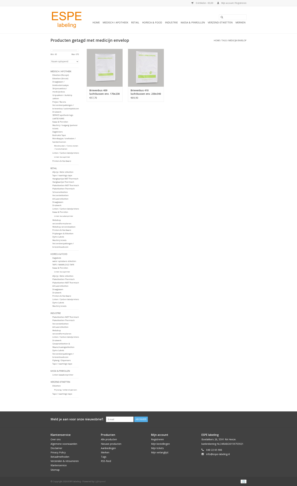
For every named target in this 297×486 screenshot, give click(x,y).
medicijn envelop (237, 40)
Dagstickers (57, 131)
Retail (135, 22)
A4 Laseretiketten (60, 198)
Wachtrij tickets (59, 240)
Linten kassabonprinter (63, 216)
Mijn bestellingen (160, 443)
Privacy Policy (58, 452)
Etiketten (56, 385)
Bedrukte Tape (59, 135)
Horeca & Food (152, 22)
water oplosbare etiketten (64, 261)
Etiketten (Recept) (60, 75)
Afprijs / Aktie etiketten (62, 172)
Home (96, 22)
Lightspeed (100, 481)
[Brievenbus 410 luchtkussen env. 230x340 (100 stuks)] (146, 68)
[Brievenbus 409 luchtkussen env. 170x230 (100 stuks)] (105, 68)
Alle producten (109, 439)
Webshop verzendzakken (63, 226)
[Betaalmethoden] (242, 481)
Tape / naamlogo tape (62, 175)
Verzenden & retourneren (65, 461)
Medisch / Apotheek (115, 22)
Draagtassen (57, 202)
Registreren (157, 439)
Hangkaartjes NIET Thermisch (65, 178)
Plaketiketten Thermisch (63, 188)
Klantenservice (59, 465)
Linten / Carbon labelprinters (65, 153)
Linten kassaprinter (62, 157)
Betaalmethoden (60, 456)
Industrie (171, 22)
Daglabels (56, 258)
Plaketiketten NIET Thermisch (65, 185)
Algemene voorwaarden (64, 443)
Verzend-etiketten (220, 22)
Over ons (56, 439)
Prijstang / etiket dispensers (65, 390)
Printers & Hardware (61, 161)
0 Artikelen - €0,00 (204, 3)
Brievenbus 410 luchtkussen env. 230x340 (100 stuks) (146, 92)
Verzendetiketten (60, 195)
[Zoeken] (220, 17)
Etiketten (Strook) (60, 78)
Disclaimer (56, 448)
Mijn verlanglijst (159, 452)
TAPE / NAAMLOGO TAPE (63, 264)
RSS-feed (106, 461)
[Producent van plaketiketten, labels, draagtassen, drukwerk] (67, 20)
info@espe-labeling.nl (218, 454)
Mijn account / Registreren (233, 3)
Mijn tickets (157, 448)
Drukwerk (56, 112)
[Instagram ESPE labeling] (243, 419)
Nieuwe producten (111, 443)
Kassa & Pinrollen (193, 22)
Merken (240, 22)
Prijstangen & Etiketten (62, 233)
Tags (224, 40)
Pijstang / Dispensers (61, 360)
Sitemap (55, 469)
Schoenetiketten (60, 192)
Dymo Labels (58, 236)
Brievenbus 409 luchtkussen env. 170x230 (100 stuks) (104, 92)
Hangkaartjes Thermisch (63, 182)
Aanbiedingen (108, 448)
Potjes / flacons (59, 102)
